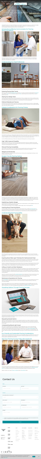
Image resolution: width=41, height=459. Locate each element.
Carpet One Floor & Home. (7, 453)
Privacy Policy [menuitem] (37, 439)
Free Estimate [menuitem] (18, 439)
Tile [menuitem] (16, 437)
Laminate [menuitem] (17, 436)
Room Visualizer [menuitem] (23, 430)
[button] (28, 6)
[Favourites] (29, 6)
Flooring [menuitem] (17, 430)
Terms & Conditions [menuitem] (36, 437)
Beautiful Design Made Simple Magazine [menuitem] (24, 436)
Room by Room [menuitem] (37, 431)
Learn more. (5, 457)
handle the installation (28, 285)
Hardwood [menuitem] (17, 433)
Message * (4, 410)
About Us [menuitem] (36, 430)
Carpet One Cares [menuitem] (36, 433)
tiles (20, 93)
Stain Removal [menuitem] (30, 430)
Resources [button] (8, 3)
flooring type (6, 279)
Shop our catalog (15, 370)
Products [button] (3, 3)
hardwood (36, 92)
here (32, 205)
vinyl (7, 93)
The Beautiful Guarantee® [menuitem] (30, 435)
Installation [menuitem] (30, 438)
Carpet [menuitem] (17, 434)
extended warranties (18, 274)
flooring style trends (13, 92)
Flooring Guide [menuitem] (30, 433)
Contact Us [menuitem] (36, 435)
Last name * (22, 386)
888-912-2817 (13, 1)
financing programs (33, 208)
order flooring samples (31, 328)
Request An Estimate (36, 4)
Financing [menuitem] (17, 440)
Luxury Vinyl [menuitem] (17, 431)
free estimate (23, 370)
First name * (4, 386)
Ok (33, 456)
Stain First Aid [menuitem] (30, 431)
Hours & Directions (30, 4)
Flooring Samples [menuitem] (23, 433)
